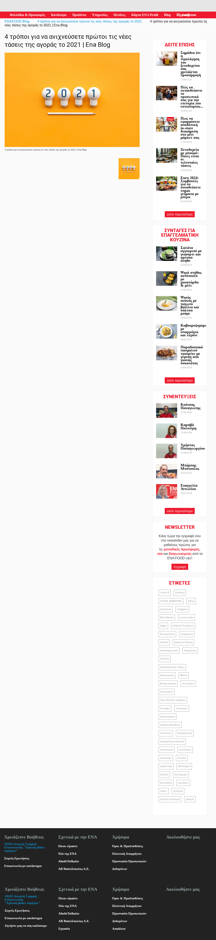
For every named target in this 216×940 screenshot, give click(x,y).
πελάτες (164, 774)
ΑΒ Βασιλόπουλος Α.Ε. (73, 869)
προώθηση (166, 782)
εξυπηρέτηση (184, 733)
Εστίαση (164, 658)
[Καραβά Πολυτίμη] (166, 430)
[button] (179, 15)
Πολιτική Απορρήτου (127, 853)
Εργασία (64, 928)
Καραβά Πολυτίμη (188, 426)
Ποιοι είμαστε (67, 846)
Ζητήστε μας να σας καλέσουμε (26, 925)
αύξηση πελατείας (170, 724)
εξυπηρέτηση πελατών (172, 741)
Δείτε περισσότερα (180, 214)
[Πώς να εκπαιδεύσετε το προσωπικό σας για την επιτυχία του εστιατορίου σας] (166, 93)
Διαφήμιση (187, 634)
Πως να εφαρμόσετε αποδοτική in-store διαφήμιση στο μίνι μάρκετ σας (190, 128)
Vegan (163, 625)
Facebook (165, 609)
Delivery (179, 592)
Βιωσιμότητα (167, 634)
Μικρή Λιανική (168, 683)
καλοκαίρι (165, 757)
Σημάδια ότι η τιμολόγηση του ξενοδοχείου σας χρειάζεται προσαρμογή (191, 64)
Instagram (182, 609)
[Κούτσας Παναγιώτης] (166, 410)
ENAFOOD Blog (17, 21)
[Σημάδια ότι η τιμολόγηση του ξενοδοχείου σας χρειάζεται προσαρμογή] (166, 58)
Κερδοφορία (167, 675)
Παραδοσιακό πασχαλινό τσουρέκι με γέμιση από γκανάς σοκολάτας (192, 355)
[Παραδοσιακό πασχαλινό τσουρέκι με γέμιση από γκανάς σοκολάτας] (166, 353)
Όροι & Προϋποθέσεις (127, 846)
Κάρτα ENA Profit (144, 15)
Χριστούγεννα (167, 716)
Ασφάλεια (118, 928)
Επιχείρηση (190, 650)
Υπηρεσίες (100, 15)
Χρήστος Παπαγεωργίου (193, 446)
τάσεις (163, 790)
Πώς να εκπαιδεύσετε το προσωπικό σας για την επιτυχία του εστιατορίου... (192, 96)
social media (186, 617)
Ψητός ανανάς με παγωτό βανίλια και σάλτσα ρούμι (190, 305)
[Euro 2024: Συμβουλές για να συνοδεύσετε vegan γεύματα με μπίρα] (166, 183)
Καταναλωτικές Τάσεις (172, 667)
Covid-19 (164, 592)
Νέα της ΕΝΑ (67, 853)
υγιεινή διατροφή (170, 799)
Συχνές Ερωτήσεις (16, 858)
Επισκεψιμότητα (169, 650)
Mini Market (167, 617)
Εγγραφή (180, 567)
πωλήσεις (183, 782)
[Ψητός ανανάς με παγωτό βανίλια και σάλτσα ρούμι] (166, 303)
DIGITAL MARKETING (171, 601)
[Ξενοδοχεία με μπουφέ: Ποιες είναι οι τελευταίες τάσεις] (166, 155)
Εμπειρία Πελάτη (183, 642)
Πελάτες (119, 15)
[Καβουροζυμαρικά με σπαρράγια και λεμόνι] (166, 331)
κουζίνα (181, 757)
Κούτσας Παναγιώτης (191, 406)
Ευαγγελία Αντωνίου (189, 487)
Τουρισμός (182, 708)
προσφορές (180, 774)
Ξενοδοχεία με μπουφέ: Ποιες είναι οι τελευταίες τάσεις (190, 157)
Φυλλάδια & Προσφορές (27, 15)
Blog (167, 15)
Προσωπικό (166, 691)
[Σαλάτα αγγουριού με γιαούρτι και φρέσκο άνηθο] (166, 253)
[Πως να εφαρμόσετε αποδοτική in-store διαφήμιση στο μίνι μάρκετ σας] (166, 124)
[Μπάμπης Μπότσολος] (166, 471)
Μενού (183, 675)
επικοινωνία (166, 749)
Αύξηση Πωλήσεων (183, 625)
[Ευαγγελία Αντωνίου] (166, 491)
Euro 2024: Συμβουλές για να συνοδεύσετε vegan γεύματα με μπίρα (191, 187)
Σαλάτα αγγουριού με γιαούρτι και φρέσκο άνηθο (191, 254)
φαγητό (190, 799)
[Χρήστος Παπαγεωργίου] (166, 451)
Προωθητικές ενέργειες (173, 699)
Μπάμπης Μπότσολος (190, 466)
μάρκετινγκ (166, 766)
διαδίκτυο (165, 733)
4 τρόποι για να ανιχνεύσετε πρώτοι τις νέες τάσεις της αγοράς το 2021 (89, 21)
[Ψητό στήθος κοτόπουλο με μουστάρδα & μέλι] (166, 278)
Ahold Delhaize (68, 861)
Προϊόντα (79, 15)
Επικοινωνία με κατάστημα (23, 866)
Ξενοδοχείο (188, 683)
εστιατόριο (185, 749)
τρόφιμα (178, 790)
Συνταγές (165, 708)
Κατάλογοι (58, 15)
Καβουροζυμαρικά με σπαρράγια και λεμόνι (195, 330)
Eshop (191, 601)
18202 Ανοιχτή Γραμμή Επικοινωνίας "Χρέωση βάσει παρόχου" (24, 847)
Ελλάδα (164, 642)
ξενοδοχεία (184, 766)
